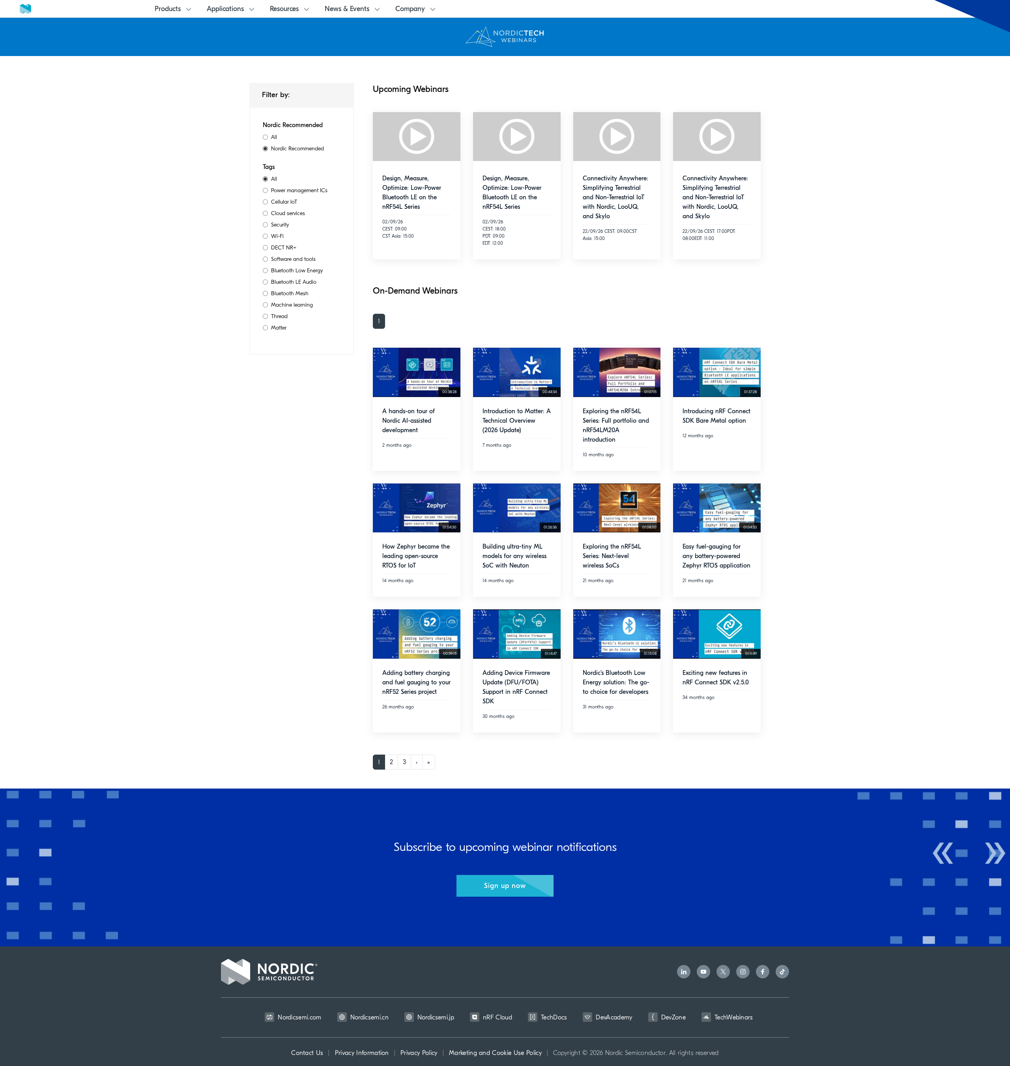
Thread (279, 316)
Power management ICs (299, 190)
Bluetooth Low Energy (297, 270)
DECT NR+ (283, 247)
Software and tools (293, 259)
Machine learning (292, 305)
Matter (278, 327)
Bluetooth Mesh (290, 293)
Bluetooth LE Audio (293, 282)
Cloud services (288, 213)
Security (280, 224)
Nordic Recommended (297, 148)
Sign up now (505, 886)
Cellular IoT (284, 202)
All (274, 137)
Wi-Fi (277, 236)
